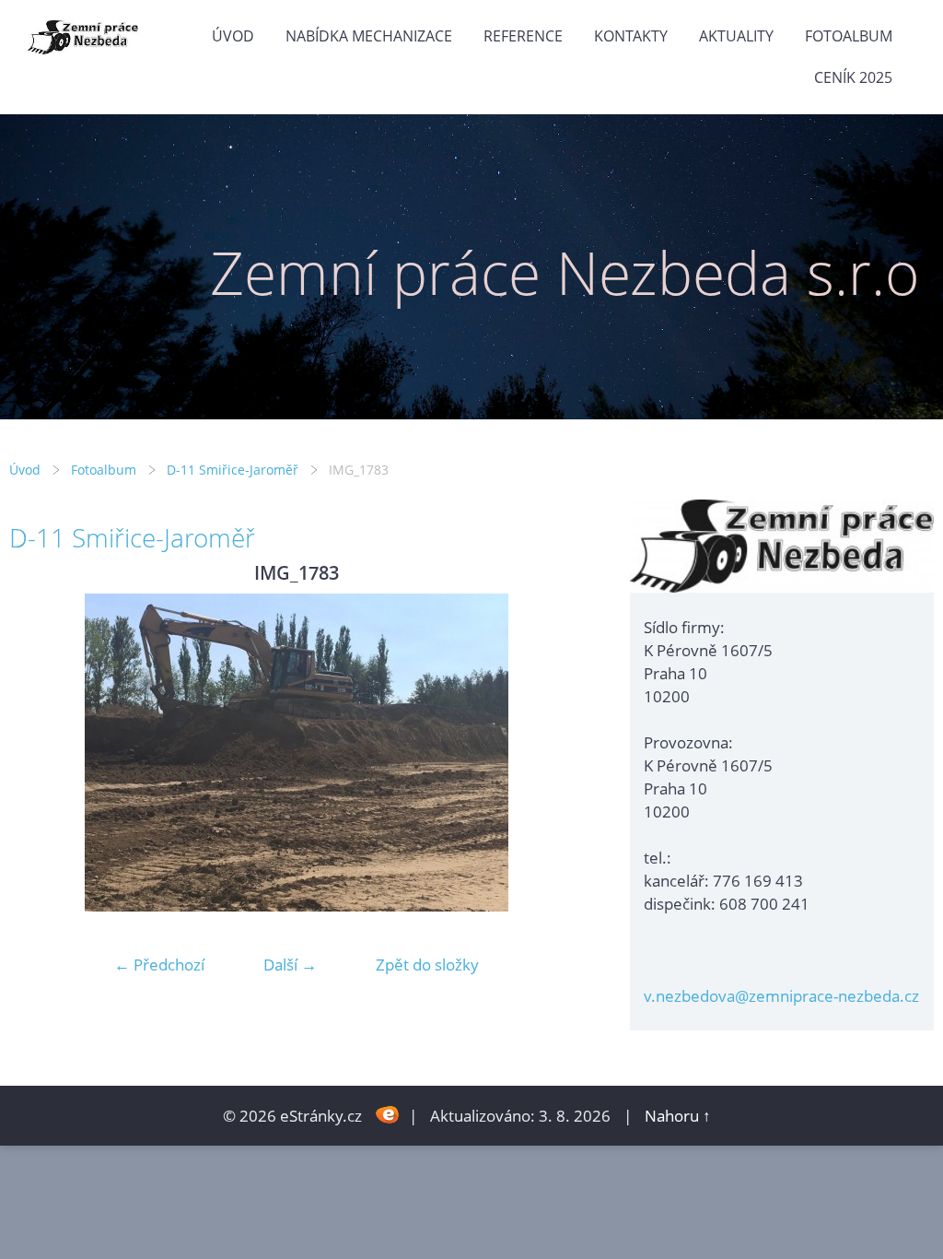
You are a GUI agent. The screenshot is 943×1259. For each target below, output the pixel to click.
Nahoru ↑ (678, 1115)
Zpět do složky (427, 964)
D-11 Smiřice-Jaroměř (232, 469)
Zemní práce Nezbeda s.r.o (565, 272)
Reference (523, 36)
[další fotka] (554, 753)
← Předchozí (159, 964)
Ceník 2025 (853, 77)
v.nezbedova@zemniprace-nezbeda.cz (781, 995)
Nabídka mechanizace (368, 36)
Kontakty (631, 36)
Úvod (233, 36)
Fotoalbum (848, 36)
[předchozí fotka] (39, 753)
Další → (290, 964)
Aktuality (736, 36)
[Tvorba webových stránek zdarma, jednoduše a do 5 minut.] (387, 1114)
